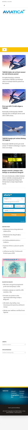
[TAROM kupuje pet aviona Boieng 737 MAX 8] (14, 128)
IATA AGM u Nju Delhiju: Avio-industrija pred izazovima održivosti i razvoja (14, 305)
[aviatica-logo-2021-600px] (14, 10)
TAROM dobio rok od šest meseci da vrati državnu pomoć (13, 73)
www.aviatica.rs (18, 412)
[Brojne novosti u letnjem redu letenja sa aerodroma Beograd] (14, 160)
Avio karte (23, 221)
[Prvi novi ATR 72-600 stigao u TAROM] (14, 96)
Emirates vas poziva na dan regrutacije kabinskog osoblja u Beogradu (12, 297)
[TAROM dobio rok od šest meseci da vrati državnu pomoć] (14, 62)
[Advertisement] (14, 31)
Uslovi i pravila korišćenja (14, 407)
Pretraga (14, 214)
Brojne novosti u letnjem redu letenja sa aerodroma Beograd (12, 171)
